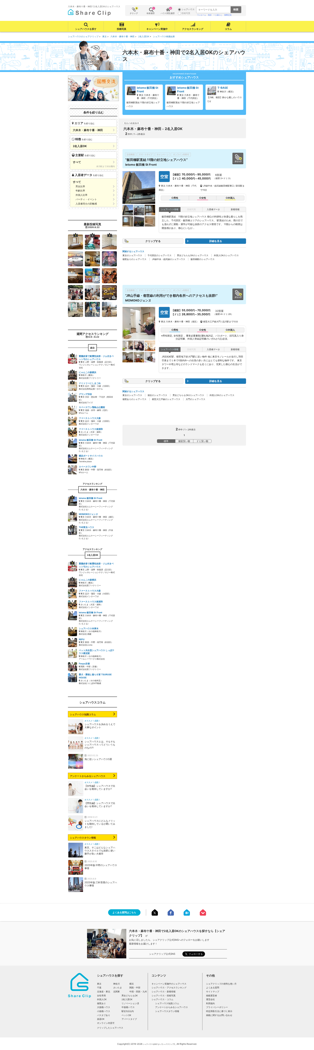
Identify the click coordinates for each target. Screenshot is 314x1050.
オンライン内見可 (105, 1023)
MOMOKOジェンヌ (138, 300)
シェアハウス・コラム (162, 999)
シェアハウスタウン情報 (83, 837)
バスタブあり (103, 1015)
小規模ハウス (103, 1011)
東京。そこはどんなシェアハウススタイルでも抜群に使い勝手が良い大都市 (99, 850)
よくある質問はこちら (124, 912)
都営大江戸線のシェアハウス (166, 399)
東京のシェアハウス (132, 255)
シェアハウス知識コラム (83, 714)
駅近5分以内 (128, 1011)
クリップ (134, 11)
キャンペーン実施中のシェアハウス (169, 983)
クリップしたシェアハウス (110, 1027)
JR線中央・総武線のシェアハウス (168, 259)
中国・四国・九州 (138, 991)
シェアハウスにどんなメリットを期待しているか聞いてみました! (99, 823)
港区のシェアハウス (157, 395)
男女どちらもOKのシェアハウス (192, 255)
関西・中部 (134, 987)
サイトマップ (212, 991)
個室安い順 (184, 441)
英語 (210, 15)
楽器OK (100, 1019)
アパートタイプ (129, 1019)
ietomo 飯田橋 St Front (141, 164)
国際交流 (228, 15)
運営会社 (210, 999)
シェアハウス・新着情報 (164, 991)
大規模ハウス (103, 1007)
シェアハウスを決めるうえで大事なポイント (99, 726)
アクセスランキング (192, 28)
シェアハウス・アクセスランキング (169, 987)
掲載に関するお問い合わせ (219, 1015)
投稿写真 (121, 28)
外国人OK (102, 999)
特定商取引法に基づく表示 (219, 1011)
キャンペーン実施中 (157, 28)
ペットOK (126, 1015)
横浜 (131, 983)
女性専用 (101, 995)
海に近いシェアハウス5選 (98, 759)
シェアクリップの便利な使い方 (221, 983)
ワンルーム (201, 15)
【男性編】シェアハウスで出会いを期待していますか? (99, 805)
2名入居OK (127, 999)
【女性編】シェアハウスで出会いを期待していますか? (99, 787)
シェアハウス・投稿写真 (164, 995)
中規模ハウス (128, 1007)
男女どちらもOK (130, 995)
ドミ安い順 (202, 441)
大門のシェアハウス (195, 399)
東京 (99, 983)
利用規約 (210, 1003)
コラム (228, 28)
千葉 (99, 987)
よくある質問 (212, 987)
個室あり (101, 1003)
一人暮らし (217, 15)
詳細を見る (215, 241)
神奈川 (116, 983)
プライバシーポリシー (217, 1007)
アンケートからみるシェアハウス (87, 776)
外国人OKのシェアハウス (226, 255)
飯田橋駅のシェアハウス (203, 259)
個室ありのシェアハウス (134, 259)
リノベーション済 (130, 1003)
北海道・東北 (103, 991)
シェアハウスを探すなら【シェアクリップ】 (159, 1044)
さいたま (117, 987)
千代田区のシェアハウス (160, 255)
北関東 (116, 991)
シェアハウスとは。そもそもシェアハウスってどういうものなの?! (99, 744)
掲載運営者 (211, 995)
